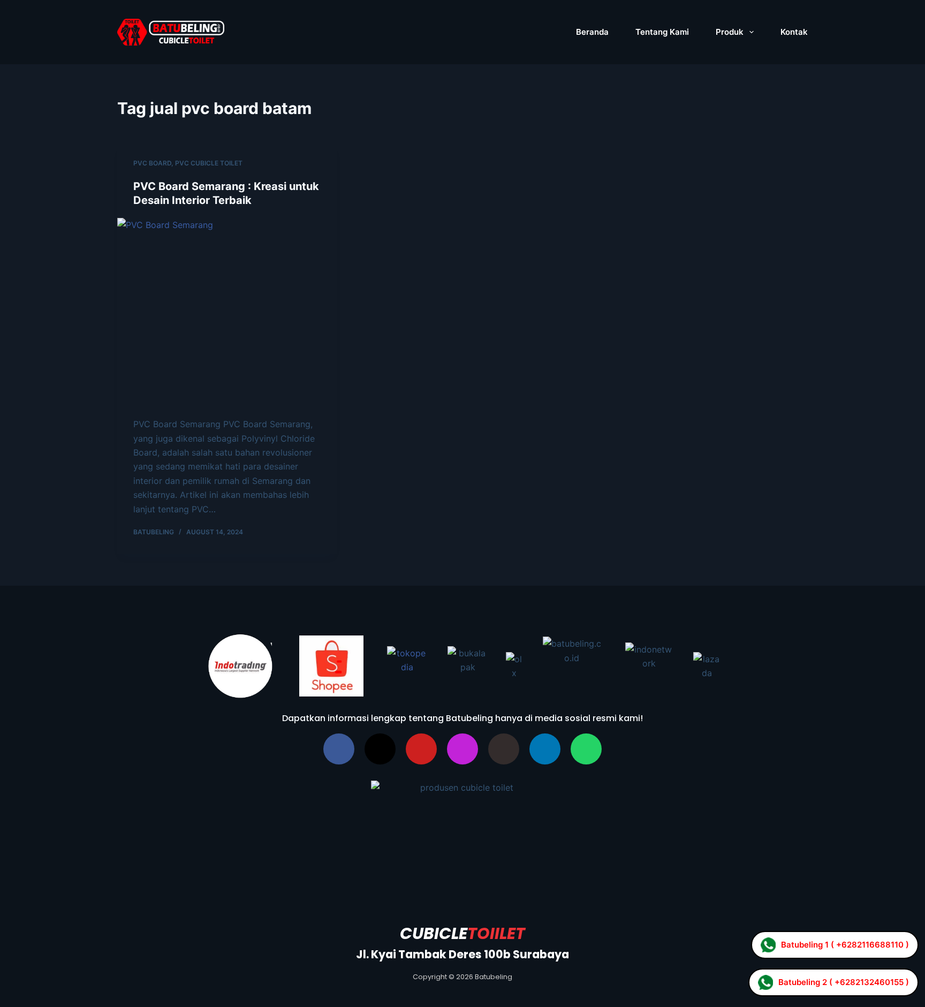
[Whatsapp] (586, 748)
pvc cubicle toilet (208, 163)
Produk (730, 32)
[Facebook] (338, 748)
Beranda (592, 32)
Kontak (794, 32)
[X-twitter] (380, 748)
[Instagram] (462, 748)
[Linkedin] (544, 748)
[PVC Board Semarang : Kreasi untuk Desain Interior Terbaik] (227, 312)
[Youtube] (421, 748)
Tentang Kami (662, 32)
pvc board (152, 163)
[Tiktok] (503, 748)
